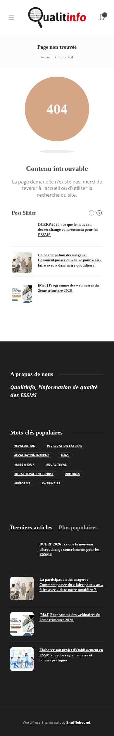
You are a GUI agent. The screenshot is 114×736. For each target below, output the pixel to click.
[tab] (31, 527)
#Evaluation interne (31, 455)
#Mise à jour (24, 464)
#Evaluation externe (64, 446)
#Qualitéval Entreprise (33, 474)
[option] (57, 262)
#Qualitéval (56, 464)
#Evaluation (24, 446)
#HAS (65, 455)
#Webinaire (51, 483)
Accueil (46, 57)
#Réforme (22, 483)
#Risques (72, 474)
